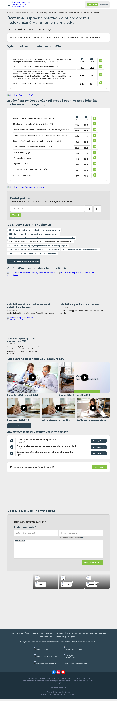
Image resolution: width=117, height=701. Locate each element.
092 (77, 125)
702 (92, 84)
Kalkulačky (83, 633)
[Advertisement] (58, 490)
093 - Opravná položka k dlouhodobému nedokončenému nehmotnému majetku (42, 238)
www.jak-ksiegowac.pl (71, 656)
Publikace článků (47, 637)
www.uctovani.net (43, 649)
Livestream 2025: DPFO (18, 420)
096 (77, 147)
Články (20, 633)
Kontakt (102, 633)
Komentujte (20, 540)
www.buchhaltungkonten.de (47, 656)
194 (77, 159)
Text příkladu (18, 208)
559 (82, 61)
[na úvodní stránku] (22, 4)
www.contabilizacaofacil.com (75, 663)
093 (77, 130)
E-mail (69, 533)
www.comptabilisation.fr (46, 663)
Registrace (104, 4)
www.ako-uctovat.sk (74, 649)
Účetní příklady (31, 633)
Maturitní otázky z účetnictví (22, 395)
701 (82, 67)
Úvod (13, 633)
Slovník (60, 633)
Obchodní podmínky (59, 687)
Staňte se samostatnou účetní (91, 420)
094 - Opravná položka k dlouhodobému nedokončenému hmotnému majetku (41, 242)
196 (77, 164)
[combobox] (88, 208)
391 (77, 176)
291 (77, 170)
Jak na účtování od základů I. (56, 420)
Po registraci (99, 441)
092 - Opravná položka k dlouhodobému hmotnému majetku (33, 234)
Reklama (93, 633)
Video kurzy (61, 637)
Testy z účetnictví (47, 633)
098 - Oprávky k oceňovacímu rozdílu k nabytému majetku (33, 253)
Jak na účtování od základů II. (74, 395)
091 (77, 119)
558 (86, 119)
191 (77, 153)
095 (77, 142)
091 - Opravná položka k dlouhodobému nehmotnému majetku (34, 230)
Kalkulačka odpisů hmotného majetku (79, 304)
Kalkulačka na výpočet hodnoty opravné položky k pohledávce (28, 305)
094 (92, 61)
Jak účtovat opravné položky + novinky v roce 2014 (21, 340)
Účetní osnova (22, 13)
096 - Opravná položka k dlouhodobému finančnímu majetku (34, 249)
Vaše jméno (26, 533)
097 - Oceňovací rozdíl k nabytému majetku (80, 249)
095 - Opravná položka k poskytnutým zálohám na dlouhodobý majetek (38, 246)
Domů (10, 13)
